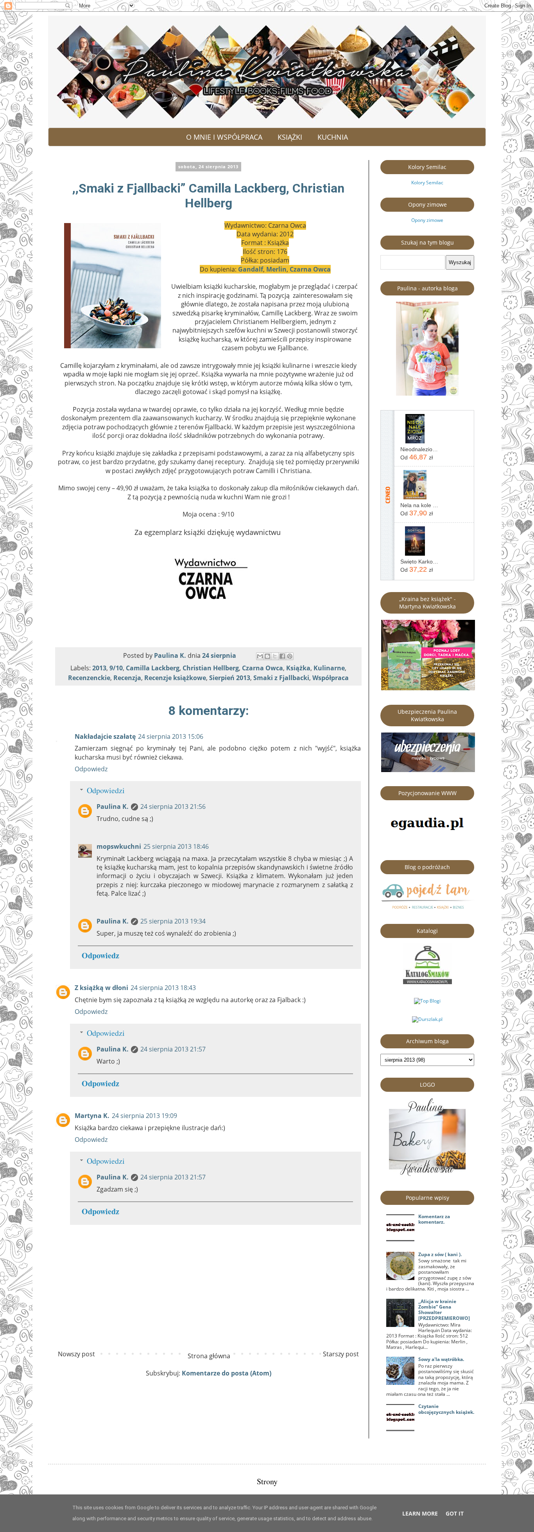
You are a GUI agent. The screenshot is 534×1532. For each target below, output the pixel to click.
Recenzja (127, 677)
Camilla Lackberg (152, 668)
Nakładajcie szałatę (105, 736)
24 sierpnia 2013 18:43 (163, 987)
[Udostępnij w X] (275, 656)
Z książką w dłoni (101, 987)
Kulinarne (329, 668)
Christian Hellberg (211, 668)
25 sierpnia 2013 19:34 (173, 921)
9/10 (116, 668)
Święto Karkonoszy (419, 561)
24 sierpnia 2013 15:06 (170, 736)
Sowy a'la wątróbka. (441, 1359)
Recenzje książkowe (175, 677)
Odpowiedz (91, 769)
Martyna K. (92, 1115)
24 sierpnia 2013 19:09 (144, 1115)
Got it (455, 1513)
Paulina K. (113, 806)
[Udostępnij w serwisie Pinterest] (290, 656)
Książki (290, 137)
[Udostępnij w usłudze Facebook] (282, 656)
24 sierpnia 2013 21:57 (173, 1049)
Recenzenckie (89, 677)
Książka (298, 668)
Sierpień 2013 (229, 677)
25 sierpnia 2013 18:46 (176, 846)
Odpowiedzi (106, 790)
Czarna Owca (310, 269)
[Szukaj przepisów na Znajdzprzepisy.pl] (427, 1000)
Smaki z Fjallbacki (281, 677)
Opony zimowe (427, 220)
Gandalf (250, 269)
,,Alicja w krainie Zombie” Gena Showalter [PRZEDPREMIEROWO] (444, 1309)
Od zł (416, 457)
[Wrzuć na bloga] (267, 656)
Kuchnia (332, 137)
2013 (99, 668)
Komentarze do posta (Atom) (226, 1373)
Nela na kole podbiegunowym (419, 505)
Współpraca (330, 677)
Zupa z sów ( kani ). (440, 1254)
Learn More (420, 1513)
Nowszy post (76, 1354)
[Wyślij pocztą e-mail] (260, 656)
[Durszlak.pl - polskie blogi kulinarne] (427, 1019)
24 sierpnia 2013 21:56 (173, 806)
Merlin (276, 269)
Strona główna (209, 1356)
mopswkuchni (119, 846)
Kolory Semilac (427, 182)
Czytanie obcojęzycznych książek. (446, 1409)
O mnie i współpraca (224, 137)
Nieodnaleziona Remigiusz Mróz (419, 449)
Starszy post (341, 1354)
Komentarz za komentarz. (434, 1219)
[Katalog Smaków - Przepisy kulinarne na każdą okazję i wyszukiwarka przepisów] (427, 982)
